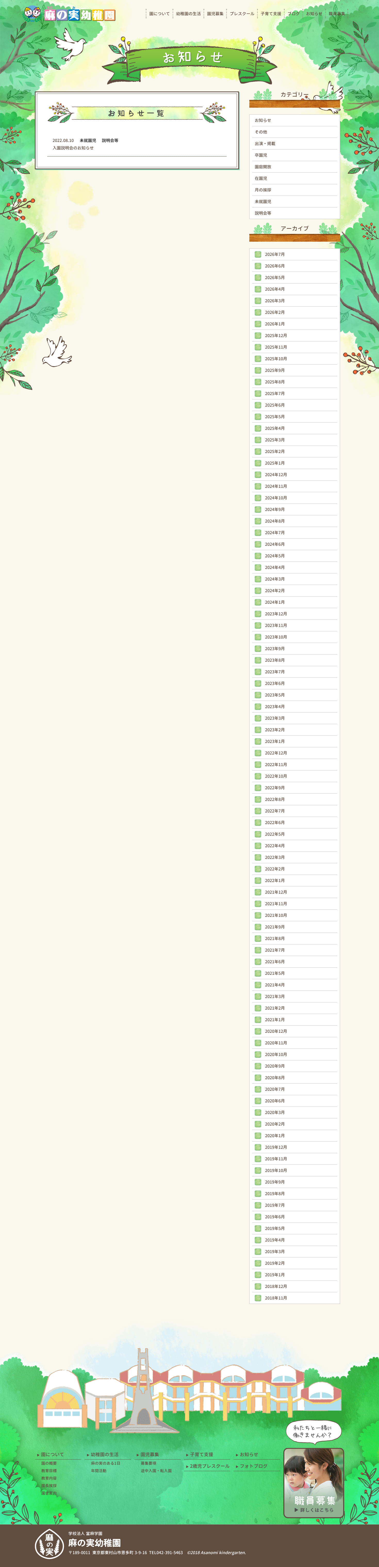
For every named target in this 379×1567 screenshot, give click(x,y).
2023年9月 (275, 648)
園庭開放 (263, 167)
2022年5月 (275, 834)
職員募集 (337, 13)
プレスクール (242, 13)
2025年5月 (275, 417)
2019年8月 (275, 1193)
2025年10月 (276, 359)
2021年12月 (276, 892)
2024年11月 (276, 486)
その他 (261, 132)
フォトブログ (254, 1466)
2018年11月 (276, 1298)
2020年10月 (276, 1054)
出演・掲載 (265, 143)
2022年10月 (276, 776)
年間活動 (98, 1470)
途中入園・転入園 (156, 1470)
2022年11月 (276, 764)
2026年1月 (275, 324)
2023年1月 (275, 741)
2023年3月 (275, 718)
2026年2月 (275, 312)
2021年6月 (275, 962)
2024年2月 (275, 590)
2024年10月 (276, 498)
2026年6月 (275, 266)
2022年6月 (275, 822)
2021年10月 (276, 915)
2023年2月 (275, 730)
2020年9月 (275, 1066)
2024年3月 (275, 579)
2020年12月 (276, 1031)
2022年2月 (275, 869)
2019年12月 (276, 1147)
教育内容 (49, 1478)
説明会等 (263, 213)
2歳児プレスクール (210, 1466)
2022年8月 (275, 799)
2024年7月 (275, 532)
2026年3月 (275, 301)
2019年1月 (275, 1275)
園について (159, 13)
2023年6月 (275, 683)
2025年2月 (275, 451)
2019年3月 (275, 1251)
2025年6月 (275, 405)
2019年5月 (275, 1228)
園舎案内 (49, 1493)
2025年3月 (275, 440)
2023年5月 (275, 695)
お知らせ (314, 13)
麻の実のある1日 (105, 1463)
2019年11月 (276, 1159)
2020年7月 (275, 1089)
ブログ (293, 13)
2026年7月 (275, 254)
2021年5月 (275, 973)
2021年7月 (275, 950)
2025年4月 (275, 428)
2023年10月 (276, 637)
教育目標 (49, 1470)
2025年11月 (276, 347)
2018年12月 (276, 1286)
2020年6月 (275, 1101)
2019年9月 (275, 1182)
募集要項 (148, 1463)
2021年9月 (275, 927)
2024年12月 (276, 474)
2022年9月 (275, 788)
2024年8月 (275, 521)
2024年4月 (275, 567)
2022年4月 (275, 846)
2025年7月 (275, 393)
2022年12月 (276, 753)
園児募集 (215, 13)
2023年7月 (275, 672)
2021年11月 (276, 904)
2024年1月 (275, 602)
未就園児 (263, 201)
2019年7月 (275, 1205)
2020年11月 (276, 1043)
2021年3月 (275, 996)
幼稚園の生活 (188, 13)
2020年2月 (275, 1124)
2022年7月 (275, 811)
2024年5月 (275, 556)
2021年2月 (275, 1008)
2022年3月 (275, 857)
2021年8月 (275, 938)
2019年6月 (275, 1217)
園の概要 (49, 1463)
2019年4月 (275, 1240)
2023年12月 (276, 614)
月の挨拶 (263, 190)
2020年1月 (275, 1135)
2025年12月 (276, 335)
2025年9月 (275, 370)
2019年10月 (276, 1170)
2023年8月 (275, 660)
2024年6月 (275, 544)
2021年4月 (275, 985)
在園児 (261, 178)
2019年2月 (275, 1263)
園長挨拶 (49, 1485)
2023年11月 (276, 625)
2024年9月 (275, 509)
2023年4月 (275, 706)
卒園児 (261, 155)
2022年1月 (275, 880)
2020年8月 (275, 1077)
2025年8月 (275, 382)
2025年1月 (275, 463)
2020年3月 (275, 1112)
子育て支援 (271, 13)
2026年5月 (275, 277)
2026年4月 (275, 289)
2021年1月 (275, 1020)
